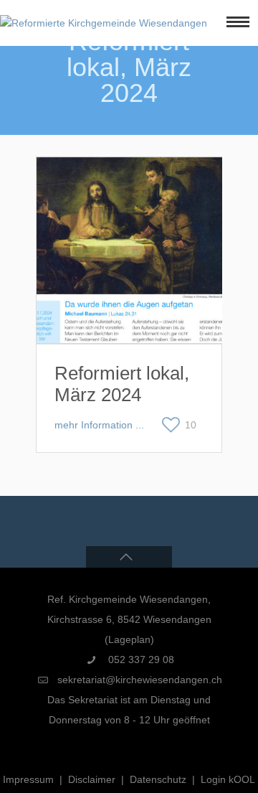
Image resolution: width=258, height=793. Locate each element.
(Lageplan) (129, 639)
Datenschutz (158, 779)
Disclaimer (91, 779)
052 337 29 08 (139, 659)
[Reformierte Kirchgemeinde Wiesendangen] (103, 23)
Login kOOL (228, 779)
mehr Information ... (99, 425)
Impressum (28, 779)
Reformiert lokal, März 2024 (121, 383)
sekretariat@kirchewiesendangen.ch (139, 679)
